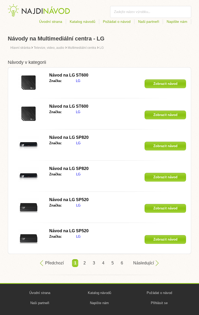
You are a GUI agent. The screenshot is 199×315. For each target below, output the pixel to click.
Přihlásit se (159, 303)
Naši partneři (148, 21)
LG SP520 (69, 199)
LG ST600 (68, 75)
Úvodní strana (50, 21)
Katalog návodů (82, 21)
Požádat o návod (117, 21)
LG (78, 81)
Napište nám (177, 21)
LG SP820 (69, 137)
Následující (143, 263)
